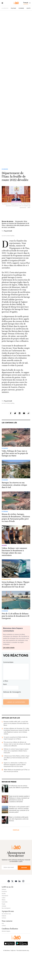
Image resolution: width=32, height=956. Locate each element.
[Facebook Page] (9, 881)
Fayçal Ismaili (8, 231)
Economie (21, 8)
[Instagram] (23, 881)
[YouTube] (16, 881)
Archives (4, 918)
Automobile (4, 902)
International (5, 895)
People (3, 904)
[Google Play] (22, 943)
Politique (13, 8)
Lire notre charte (8, 648)
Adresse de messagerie (12, 692)
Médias (3, 899)
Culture (3, 897)
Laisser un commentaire (16, 702)
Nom (5, 684)
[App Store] (9, 943)
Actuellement (5, 8)
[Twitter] (12, 881)
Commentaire (8, 662)
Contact (4, 925)
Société (29, 8)
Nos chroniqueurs (6, 908)
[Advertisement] (16, 85)
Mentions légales (6, 931)
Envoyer (24, 867)
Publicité (4, 915)
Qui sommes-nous (6, 913)
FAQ (3, 923)
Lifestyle (4, 906)
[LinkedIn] (20, 881)
